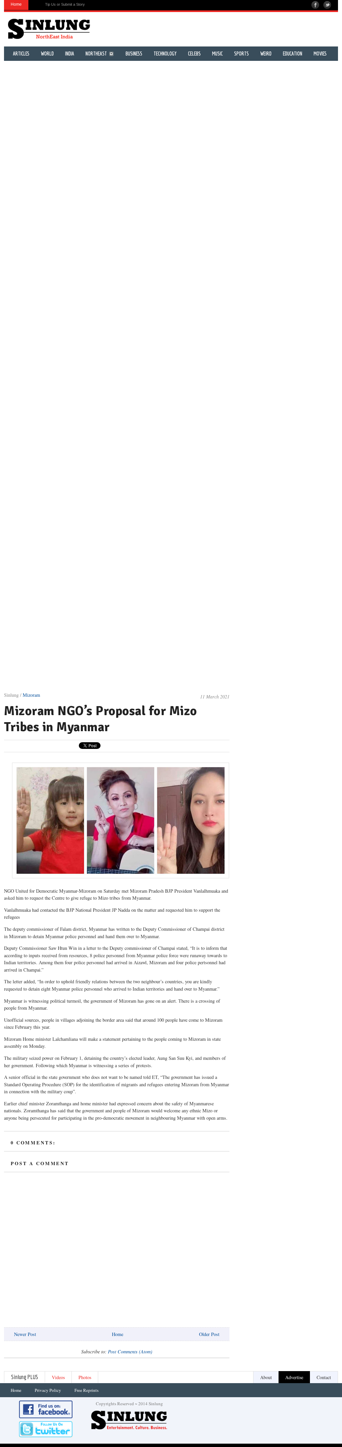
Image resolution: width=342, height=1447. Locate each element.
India (69, 54)
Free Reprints (86, 1390)
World (47, 54)
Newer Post (25, 1334)
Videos (58, 1377)
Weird (266, 54)
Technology (165, 54)
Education (292, 54)
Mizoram (31, 695)
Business (134, 54)
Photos (84, 1377)
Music (217, 54)
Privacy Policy (48, 1390)
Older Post (209, 1334)
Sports (241, 54)
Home (117, 1334)
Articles (21, 54)
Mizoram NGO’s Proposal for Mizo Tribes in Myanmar (100, 719)
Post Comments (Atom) (130, 1351)
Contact (324, 1377)
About (266, 1377)
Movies (320, 54)
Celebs (194, 54)
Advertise (294, 1377)
